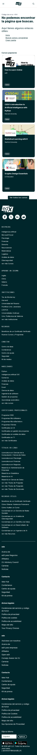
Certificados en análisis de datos (13, 434)
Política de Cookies (9, 714)
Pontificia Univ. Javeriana (11, 307)
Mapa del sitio (7, 625)
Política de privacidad (10, 614)
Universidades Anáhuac (10, 313)
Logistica (5, 254)
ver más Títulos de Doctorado (13, 489)
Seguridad (5, 356)
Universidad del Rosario (10, 303)
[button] (4, 217)
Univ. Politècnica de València (12, 316)
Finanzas (5, 241)
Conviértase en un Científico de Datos (16, 522)
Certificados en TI (8, 437)
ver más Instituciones (9, 319)
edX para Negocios (9, 555)
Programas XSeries (9, 425)
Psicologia (5, 238)
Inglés (4, 276)
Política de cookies (9, 618)
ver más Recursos (8, 534)
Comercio (5, 378)
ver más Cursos (7, 264)
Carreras (5, 566)
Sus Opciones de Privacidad (13, 724)
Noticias (5, 569)
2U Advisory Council (10, 562)
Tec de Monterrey (8, 297)
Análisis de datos (8, 257)
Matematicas (6, 251)
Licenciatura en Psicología (11, 458)
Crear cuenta (11, 40)
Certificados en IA (8, 428)
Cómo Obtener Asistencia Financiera (15, 504)
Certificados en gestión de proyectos (15, 431)
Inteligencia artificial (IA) (11, 375)
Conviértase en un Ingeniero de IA (14, 531)
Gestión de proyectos (10, 397)
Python (4, 371)
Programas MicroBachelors (12, 422)
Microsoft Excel (7, 235)
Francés (5, 285)
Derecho (5, 244)
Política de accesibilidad (11, 621)
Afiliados (5, 559)
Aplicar (22, 737)
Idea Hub (5, 582)
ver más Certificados (9, 441)
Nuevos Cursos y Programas (12, 335)
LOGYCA (5, 310)
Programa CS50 (8, 415)
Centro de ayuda (8, 353)
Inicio (8, 35)
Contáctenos (6, 350)
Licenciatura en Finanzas (11, 461)
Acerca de (6, 552)
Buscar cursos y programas (17, 38)
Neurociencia (7, 248)
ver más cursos (7, 403)
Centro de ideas (7, 347)
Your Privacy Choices (10, 628)
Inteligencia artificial (9, 232)
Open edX (6, 655)
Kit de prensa (7, 596)
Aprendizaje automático (10, 400)
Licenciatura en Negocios (11, 465)
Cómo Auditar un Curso (10, 508)
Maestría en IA (7, 476)
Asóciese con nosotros (11, 641)
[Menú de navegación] (3, 4)
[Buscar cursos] (33, 4)
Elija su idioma (7, 731)
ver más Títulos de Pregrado (12, 483)
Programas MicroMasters (11, 418)
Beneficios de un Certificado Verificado (16, 331)
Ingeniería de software (10, 394)
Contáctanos (7, 585)
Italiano (4, 282)
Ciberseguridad (7, 260)
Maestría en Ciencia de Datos (12, 480)
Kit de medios (6, 359)
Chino (4, 279)
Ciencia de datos (8, 390)
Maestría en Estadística (10, 473)
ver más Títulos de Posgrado (12, 486)
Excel (4, 387)
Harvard (5, 300)
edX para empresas (9, 648)
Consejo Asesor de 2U (11, 658)
